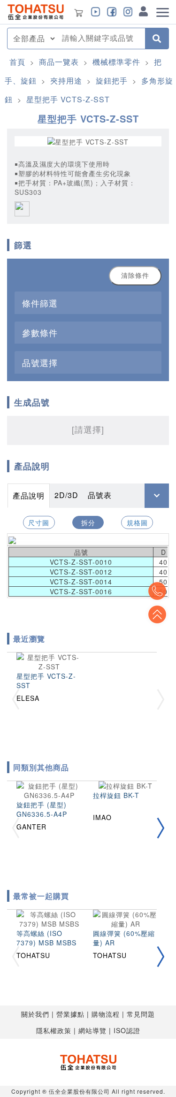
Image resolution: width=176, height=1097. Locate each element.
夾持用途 (66, 80)
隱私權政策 (53, 1030)
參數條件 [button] (40, 332)
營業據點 (70, 1014)
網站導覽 (92, 1030)
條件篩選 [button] (40, 303)
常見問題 (141, 1014)
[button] (160, 828)
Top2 (157, 591)
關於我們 (35, 1014)
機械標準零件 (116, 61)
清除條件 (135, 275)
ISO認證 (127, 1030)
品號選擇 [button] (40, 362)
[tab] (88, 303)
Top (157, 614)
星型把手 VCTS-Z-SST (68, 99)
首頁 (17, 61)
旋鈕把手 (112, 80)
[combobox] (100, 38)
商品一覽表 (59, 61)
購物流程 (106, 1014)
